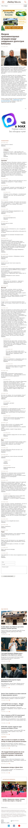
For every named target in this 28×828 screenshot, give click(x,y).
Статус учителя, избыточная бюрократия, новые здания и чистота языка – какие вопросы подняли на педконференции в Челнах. (13, 760)
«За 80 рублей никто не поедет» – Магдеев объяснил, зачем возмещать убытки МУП (12, 704)
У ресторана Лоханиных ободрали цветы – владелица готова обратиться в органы (12, 654)
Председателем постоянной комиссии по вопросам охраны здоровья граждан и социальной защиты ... (13, 698)
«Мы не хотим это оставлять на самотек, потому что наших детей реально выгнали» (13, 740)
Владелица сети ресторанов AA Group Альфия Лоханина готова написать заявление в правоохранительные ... (12, 658)
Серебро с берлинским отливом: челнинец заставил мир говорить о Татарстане (14, 800)
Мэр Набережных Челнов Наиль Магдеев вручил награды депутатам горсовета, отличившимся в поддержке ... (12, 684)
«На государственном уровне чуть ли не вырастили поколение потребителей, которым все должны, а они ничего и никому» (12, 754)
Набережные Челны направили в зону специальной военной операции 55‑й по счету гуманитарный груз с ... (13, 720)
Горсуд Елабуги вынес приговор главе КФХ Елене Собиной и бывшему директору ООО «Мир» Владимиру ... (13, 631)
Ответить (3, 145)
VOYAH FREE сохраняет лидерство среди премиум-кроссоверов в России (11, 727)
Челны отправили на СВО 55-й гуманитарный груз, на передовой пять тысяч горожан (13, 716)
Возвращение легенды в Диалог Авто (12, 767)
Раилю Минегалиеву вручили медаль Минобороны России (11, 680)
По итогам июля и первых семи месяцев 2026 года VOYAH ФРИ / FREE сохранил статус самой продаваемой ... (13, 731)
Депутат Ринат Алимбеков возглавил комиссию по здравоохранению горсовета (13, 694)
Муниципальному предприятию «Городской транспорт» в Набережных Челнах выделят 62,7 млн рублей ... (13, 708)
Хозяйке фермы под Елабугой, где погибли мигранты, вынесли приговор (12, 627)
